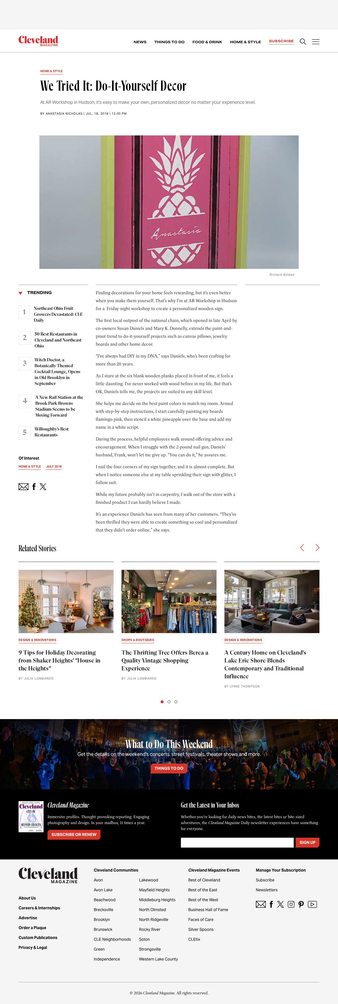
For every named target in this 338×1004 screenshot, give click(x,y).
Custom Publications (38, 937)
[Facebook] (271, 904)
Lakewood (148, 880)
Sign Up (307, 842)
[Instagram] (291, 904)
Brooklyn (102, 919)
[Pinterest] (301, 904)
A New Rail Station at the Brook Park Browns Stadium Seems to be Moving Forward (59, 406)
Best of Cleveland (204, 880)
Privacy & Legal (33, 947)
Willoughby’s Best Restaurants (52, 432)
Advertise (28, 917)
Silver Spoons (201, 929)
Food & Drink (207, 42)
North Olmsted (152, 909)
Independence (107, 959)
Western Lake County (158, 959)
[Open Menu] (315, 42)
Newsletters (267, 890)
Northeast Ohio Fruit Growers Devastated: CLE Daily (58, 314)
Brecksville (103, 909)
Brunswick (103, 929)
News (140, 42)
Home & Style (245, 42)
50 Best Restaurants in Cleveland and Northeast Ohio (58, 340)
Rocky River (149, 929)
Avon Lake (103, 890)
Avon (98, 880)
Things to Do (169, 42)
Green (99, 949)
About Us (27, 898)
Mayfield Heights (154, 890)
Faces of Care (201, 919)
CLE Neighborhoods (112, 939)
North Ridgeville (153, 919)
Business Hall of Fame (208, 909)
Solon (144, 939)
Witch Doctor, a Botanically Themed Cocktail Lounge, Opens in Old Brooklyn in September (57, 372)
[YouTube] (312, 904)
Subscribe (281, 41)
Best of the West (203, 899)
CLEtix (194, 939)
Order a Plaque (32, 927)
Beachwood (105, 899)
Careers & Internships (39, 908)
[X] (280, 904)
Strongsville (150, 949)
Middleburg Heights (157, 899)
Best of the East (202, 890)
